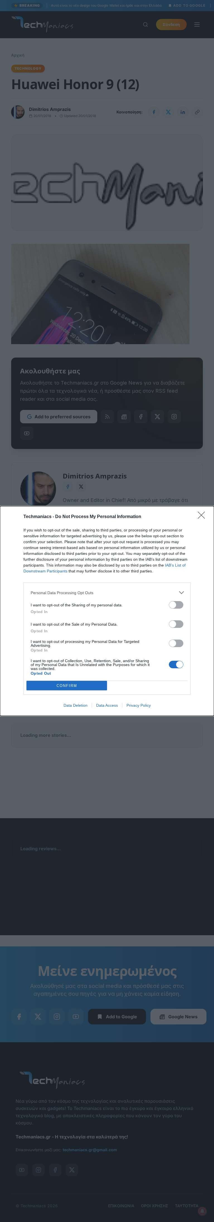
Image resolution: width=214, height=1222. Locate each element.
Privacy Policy (139, 705)
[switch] (176, 605)
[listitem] (107, 593)
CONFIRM (67, 686)
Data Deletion (75, 705)
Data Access (107, 705)
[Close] (203, 517)
